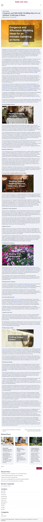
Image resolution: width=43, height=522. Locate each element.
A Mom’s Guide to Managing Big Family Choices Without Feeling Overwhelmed (15, 479)
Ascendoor (29, 519)
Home (2, 514)
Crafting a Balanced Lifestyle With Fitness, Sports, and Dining (35, 449)
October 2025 (3, 500)
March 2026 (3, 492)
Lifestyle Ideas (6, 11)
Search (2, 466)
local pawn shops (36, 70)
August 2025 (3, 503)
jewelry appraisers (27, 86)
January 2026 (3, 494)
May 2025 (2, 509)
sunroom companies (13, 87)
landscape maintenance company (26, 284)
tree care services (34, 87)
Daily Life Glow (21, 2)
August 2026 (3, 491)
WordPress (3, 520)
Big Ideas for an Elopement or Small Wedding (20, 449)
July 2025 (2, 505)
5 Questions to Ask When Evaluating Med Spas (9, 477)
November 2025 (4, 498)
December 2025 (4, 496)
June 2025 (3, 507)
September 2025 (4, 502)
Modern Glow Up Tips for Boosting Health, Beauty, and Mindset (12, 481)
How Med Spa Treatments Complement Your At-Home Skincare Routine (14, 473)
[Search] (40, 5)
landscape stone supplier (16, 300)
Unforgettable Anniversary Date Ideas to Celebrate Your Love (7, 449)
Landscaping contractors (30, 271)
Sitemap (17, 519)
